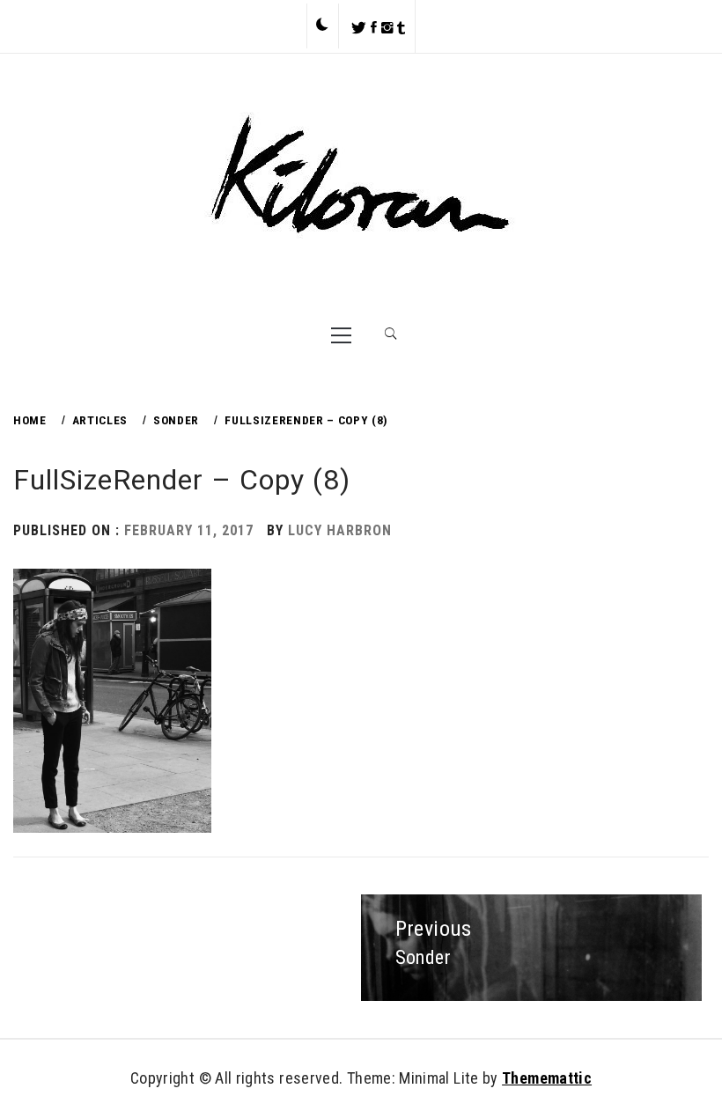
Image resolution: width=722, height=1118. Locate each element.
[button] (322, 25)
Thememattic (547, 1078)
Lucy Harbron (340, 530)
